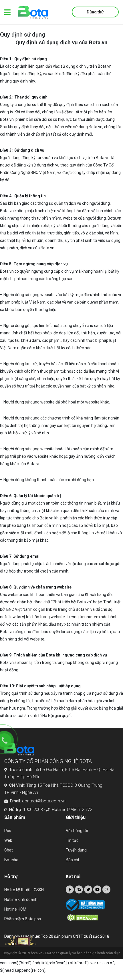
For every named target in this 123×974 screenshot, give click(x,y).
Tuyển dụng (76, 850)
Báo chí (72, 859)
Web (8, 840)
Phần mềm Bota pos (22, 919)
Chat (8, 850)
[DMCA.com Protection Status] (93, 917)
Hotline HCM (15, 909)
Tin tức (72, 840)
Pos (7, 830)
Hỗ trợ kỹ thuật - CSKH (24, 889)
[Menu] (7, 12)
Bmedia (11, 859)
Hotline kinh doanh (20, 899)
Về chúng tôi (77, 830)
